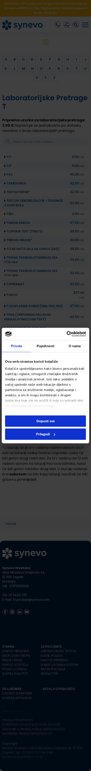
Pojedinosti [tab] (45, 346)
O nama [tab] (75, 346)
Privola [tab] (16, 346)
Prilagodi (43, 434)
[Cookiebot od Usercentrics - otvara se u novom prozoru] (66, 334)
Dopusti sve (45, 421)
